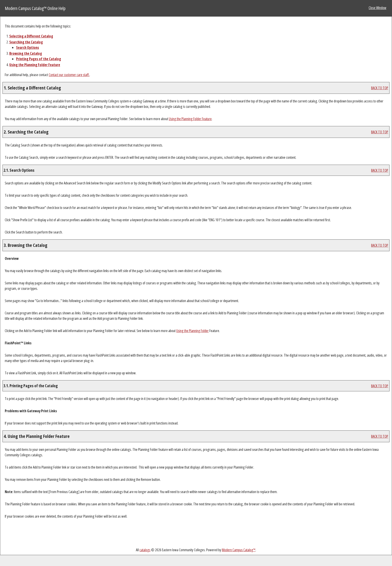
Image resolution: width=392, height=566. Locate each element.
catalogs (145, 549)
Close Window (377, 7)
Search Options (27, 47)
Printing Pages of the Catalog (38, 58)
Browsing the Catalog (25, 53)
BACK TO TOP (379, 87)
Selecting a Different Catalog (31, 36)
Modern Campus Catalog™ (238, 549)
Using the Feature (34, 64)
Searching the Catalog (26, 42)
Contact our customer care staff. (69, 74)
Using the (192, 330)
